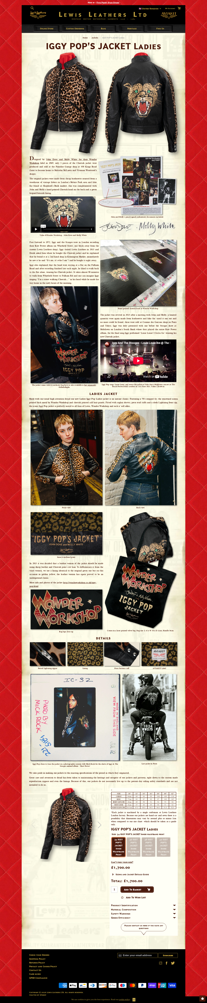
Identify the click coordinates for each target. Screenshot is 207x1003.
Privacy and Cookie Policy (43, 966)
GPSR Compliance (38, 977)
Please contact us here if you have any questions (143, 927)
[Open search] (32, 8)
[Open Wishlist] (202, 998)
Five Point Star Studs (108, 2)
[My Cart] (179, 8)
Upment (43, 995)
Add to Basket (132, 889)
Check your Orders (39, 954)
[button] (99, 825)
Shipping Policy (37, 958)
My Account (170, 8)
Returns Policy (37, 962)
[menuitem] (46, 28)
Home (85, 38)
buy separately (90, 385)
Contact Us (35, 970)
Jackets (95, 38)
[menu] (103, 28)
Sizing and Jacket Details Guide (132, 874)
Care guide (35, 973)
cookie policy (124, 999)
